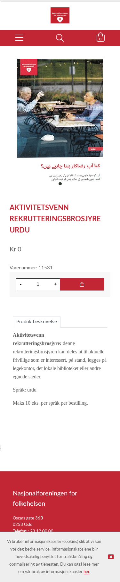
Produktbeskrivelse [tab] (36, 321)
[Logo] (60, 12)
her (86, 572)
